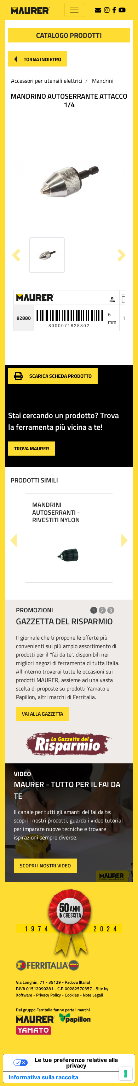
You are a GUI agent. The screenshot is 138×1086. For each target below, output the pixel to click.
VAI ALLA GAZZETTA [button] (42, 713)
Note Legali (93, 995)
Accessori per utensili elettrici (46, 80)
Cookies (72, 995)
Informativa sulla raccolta (43, 1077)
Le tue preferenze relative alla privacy (76, 1062)
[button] (37, 59)
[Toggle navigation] (74, 10)
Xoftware (24, 995)
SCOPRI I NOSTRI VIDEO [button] (45, 865)
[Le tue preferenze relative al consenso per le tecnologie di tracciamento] (125, 1073)
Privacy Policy (48, 995)
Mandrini (103, 80)
